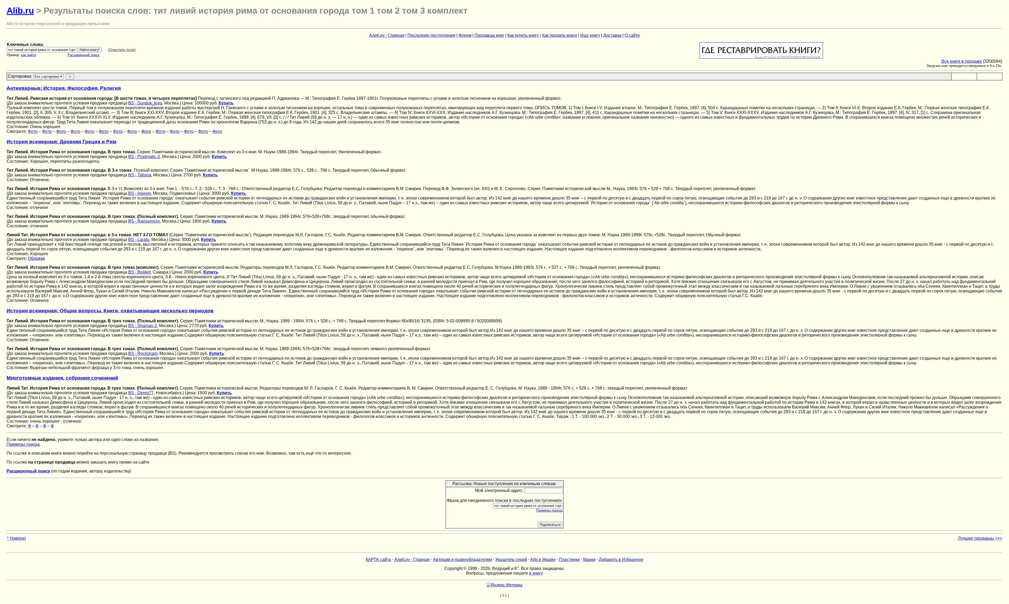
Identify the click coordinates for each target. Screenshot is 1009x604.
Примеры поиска (23, 444)
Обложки (36, 258)
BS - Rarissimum (144, 221)
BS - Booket (139, 272)
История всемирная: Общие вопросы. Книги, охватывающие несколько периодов (110, 310)
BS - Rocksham (142, 353)
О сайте (632, 35)
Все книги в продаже (961, 61)
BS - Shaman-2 (142, 325)
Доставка (612, 35)
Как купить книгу (523, 35)
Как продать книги (559, 35)
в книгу (536, 573)
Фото (33, 131)
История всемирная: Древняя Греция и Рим (61, 141)
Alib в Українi (542, 559)
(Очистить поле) (122, 50)
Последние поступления (431, 35)
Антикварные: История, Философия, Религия (64, 88)
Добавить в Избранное (621, 559)
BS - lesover (139, 193)
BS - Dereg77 (141, 393)
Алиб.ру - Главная (386, 35)
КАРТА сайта (378, 559)
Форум (465, 35)
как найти (28, 55)
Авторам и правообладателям (462, 559)
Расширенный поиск (84, 55)
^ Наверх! (16, 538)
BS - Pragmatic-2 (144, 156)
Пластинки (569, 559)
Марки (589, 559)
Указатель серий (511, 559)
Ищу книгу (590, 35)
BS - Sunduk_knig (145, 103)
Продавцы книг (489, 35)
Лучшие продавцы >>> (980, 538)
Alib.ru (20, 10)
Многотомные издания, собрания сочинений (62, 378)
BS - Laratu (138, 239)
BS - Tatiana (139, 175)
